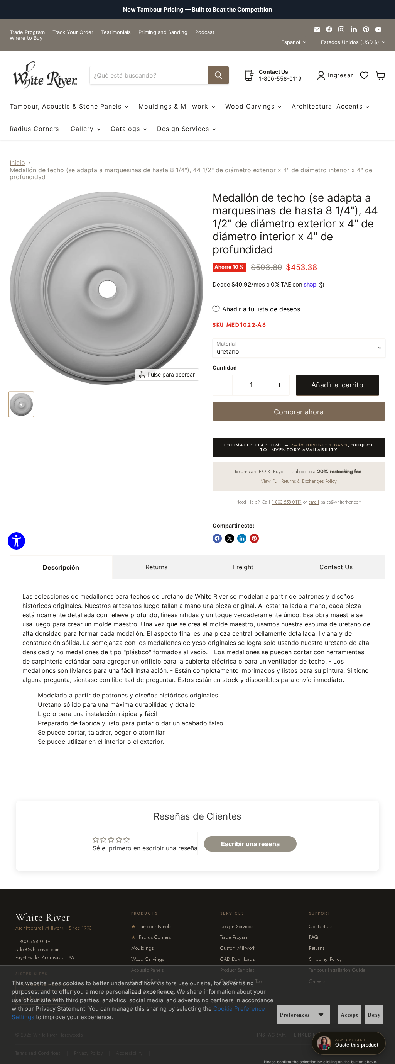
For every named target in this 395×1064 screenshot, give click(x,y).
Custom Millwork (238, 948)
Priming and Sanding (162, 32)
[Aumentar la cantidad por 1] (280, 385)
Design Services (184, 128)
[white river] (45, 75)
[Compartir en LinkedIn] (241, 538)
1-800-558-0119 (286, 502)
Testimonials (116, 32)
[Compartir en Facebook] (217, 538)
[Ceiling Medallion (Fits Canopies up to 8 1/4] (21, 404)
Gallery (83, 128)
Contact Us (336, 567)
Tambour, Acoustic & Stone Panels (67, 106)
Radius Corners (34, 128)
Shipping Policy (325, 959)
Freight (243, 567)
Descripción (61, 567)
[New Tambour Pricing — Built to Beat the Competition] (197, 9)
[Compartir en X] (229, 538)
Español (290, 42)
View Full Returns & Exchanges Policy (299, 481)
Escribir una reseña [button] (250, 844)
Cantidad (225, 368)
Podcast (204, 32)
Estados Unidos (350, 42)
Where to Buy (26, 38)
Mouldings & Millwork (174, 106)
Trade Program (27, 32)
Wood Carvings (251, 106)
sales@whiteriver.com (37, 950)
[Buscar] (218, 75)
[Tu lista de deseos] (364, 75)
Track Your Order (72, 32)
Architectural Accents (328, 106)
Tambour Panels (151, 926)
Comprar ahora (299, 412)
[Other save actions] (321, 1014)
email (314, 502)
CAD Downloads (237, 959)
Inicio (17, 162)
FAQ (313, 937)
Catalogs (126, 128)
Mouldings (142, 948)
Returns (156, 567)
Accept (349, 1015)
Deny (374, 1015)
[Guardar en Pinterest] (254, 538)
